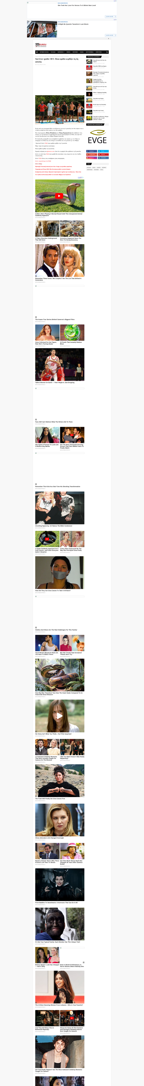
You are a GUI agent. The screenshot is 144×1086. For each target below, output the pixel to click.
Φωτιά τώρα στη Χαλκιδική (99, 104)
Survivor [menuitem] (98, 52)
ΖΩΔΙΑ (94, 167)
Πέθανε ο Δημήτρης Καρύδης (99, 92)
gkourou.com (50, 151)
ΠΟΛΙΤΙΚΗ (96, 169)
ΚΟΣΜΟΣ (104, 167)
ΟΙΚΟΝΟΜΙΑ (89, 169)
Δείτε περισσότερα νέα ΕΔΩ (43, 161)
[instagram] (91, 158)
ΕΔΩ (46, 143)
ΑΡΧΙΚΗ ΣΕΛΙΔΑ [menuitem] (44, 52)
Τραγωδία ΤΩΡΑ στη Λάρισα (99, 66)
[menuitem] (37, 52)
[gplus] (91, 154)
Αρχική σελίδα (37, 56)
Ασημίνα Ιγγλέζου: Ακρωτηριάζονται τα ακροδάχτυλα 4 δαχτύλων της (99, 81)
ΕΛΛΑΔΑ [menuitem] (53, 52)
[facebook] (108, 38)
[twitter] (103, 151)
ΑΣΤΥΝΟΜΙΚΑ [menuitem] (89, 52)
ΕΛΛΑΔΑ (89, 167)
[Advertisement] (59, 77)
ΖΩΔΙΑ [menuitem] (82, 52)
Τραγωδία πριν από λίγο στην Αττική (100, 87)
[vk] (103, 158)
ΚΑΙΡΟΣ (98, 167)
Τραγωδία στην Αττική (98, 110)
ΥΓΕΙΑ (101, 169)
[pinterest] (103, 154)
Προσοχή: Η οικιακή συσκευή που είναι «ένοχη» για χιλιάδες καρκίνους (101, 74)
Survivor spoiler (44, 56)
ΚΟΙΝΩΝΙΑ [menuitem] (60, 52)
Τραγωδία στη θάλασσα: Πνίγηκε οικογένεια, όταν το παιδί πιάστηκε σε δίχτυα (100, 118)
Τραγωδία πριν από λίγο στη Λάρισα (99, 61)
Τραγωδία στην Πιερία (98, 98)
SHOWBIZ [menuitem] (75, 52)
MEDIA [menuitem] (68, 52)
